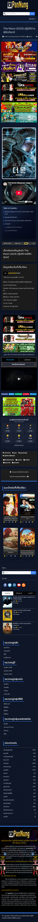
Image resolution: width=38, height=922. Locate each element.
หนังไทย (5, 684)
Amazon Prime (8, 727)
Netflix (5, 724)
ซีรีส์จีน (5, 710)
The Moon (7, 453)
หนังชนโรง (6, 651)
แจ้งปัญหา (28, 360)
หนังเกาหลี (7, 462)
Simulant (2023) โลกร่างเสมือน (20, 472)
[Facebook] (5, 585)
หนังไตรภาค (7, 657)
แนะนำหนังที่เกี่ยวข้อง (11, 230)
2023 (9, 243)
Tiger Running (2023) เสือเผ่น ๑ (18, 476)
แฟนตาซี (5, 780)
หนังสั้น (5, 816)
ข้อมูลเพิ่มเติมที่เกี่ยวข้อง (11, 217)
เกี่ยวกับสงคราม (8, 810)
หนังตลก (6, 763)
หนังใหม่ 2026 (7, 667)
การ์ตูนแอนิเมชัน (8, 756)
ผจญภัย (19, 460)
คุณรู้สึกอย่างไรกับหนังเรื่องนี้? (14, 227)
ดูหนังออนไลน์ (23, 453)
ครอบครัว (6, 776)
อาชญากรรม (7, 766)
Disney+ (6, 730)
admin (30, 36)
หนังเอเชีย (16, 462)
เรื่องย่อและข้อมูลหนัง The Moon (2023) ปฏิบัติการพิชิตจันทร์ (19, 213)
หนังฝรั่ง (6, 687)
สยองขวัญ (6, 786)
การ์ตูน (5, 690)
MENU (32, 19)
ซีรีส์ (4, 654)
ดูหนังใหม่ (6, 647)
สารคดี (5, 773)
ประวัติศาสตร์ (7, 783)
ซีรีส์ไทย (5, 714)
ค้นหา (32, 13)
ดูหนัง (15, 453)
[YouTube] (19, 585)
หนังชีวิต (27, 460)
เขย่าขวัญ (6, 806)
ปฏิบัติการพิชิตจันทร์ (9, 455)
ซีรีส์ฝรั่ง (6, 707)
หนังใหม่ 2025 (7, 671)
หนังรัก (5, 796)
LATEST (30, 593)
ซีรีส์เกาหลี (6, 704)
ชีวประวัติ (6, 760)
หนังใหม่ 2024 (7, 674)
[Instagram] (14, 585)
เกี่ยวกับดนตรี (7, 790)
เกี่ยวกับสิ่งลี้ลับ (7, 793)
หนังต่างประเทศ (8, 813)
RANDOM (7, 593)
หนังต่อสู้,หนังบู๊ (7, 750)
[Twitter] (10, 585)
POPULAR (19, 593)
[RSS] (23, 585)
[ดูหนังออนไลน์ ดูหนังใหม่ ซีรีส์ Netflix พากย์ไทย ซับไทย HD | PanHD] (17, 5)
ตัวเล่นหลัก (7, 224)
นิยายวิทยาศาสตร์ (9, 460)
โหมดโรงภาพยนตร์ (18, 364)
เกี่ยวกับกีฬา (7, 803)
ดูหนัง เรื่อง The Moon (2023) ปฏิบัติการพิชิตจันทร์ (18, 220)
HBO (5, 734)
